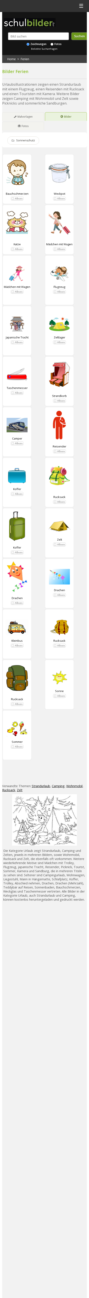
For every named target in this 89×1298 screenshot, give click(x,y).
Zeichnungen (38, 44)
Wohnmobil (74, 786)
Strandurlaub (41, 786)
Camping (58, 786)
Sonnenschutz (25, 140)
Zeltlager (59, 337)
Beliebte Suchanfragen (44, 48)
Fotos (58, 44)
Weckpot (59, 194)
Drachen (17, 598)
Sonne (59, 691)
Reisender (59, 446)
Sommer (17, 742)
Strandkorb (59, 396)
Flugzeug (59, 287)
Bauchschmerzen (17, 194)
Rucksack (59, 497)
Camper (17, 438)
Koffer (17, 489)
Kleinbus (17, 641)
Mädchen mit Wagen (59, 244)
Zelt (59, 539)
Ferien (25, 59)
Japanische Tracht (17, 337)
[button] (17, 198)
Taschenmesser (17, 388)
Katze (17, 244)
